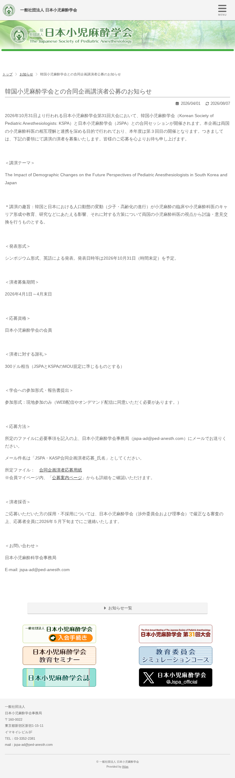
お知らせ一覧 (119, 608)
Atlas (125, 766)
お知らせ (26, 74)
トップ (7, 74)
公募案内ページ (67, 477)
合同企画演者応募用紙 (60, 469)
